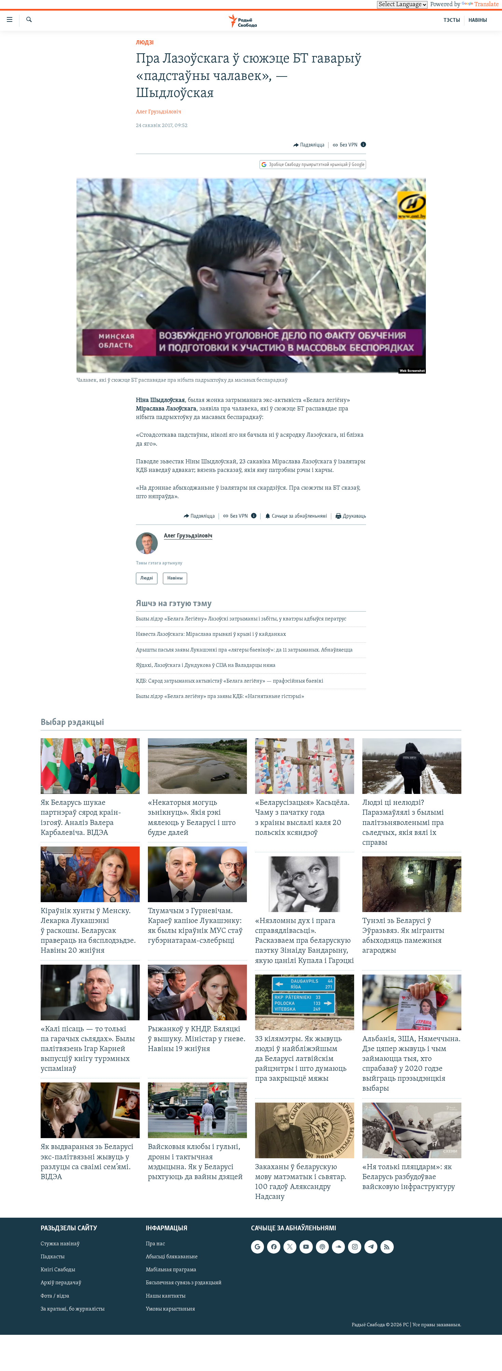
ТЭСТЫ (452, 20)
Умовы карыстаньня (170, 1309)
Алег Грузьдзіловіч (158, 112)
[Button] (309, 145)
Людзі (145, 43)
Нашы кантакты (165, 1296)
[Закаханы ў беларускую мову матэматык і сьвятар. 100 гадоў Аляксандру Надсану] (304, 1130)
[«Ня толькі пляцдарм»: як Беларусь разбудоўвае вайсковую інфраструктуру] (411, 1130)
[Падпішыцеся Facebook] (273, 1247)
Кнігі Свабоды (58, 1270)
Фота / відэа (55, 1296)
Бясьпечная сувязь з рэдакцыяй (184, 1283)
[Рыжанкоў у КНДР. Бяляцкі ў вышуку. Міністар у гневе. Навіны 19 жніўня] (197, 992)
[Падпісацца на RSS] (386, 1247)
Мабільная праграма (171, 1270)
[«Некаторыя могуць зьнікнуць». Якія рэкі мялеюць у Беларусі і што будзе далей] (197, 766)
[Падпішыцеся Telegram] (370, 1247)
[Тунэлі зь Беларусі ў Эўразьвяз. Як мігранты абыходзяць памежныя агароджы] (411, 884)
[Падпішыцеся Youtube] (305, 1247)
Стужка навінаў (60, 1244)
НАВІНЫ (478, 20)
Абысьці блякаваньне (172, 1257)
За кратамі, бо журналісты (72, 1309)
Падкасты (53, 1257)
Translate (486, 5)
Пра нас (155, 1244)
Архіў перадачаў (61, 1283)
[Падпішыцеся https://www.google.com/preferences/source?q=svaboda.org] (257, 1247)
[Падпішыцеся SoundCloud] (338, 1247)
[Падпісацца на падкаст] (322, 1247)
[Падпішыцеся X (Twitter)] (289, 1247)
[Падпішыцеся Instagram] (354, 1247)
